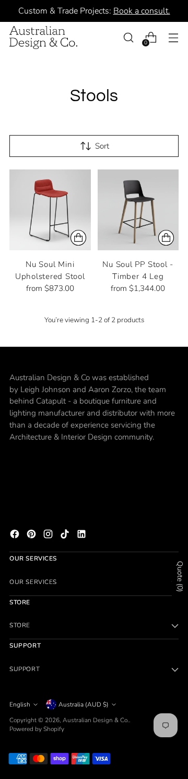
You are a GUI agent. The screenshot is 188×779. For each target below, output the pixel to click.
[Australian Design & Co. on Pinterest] (32, 536)
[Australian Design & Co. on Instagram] (49, 536)
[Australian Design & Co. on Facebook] (15, 536)
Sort (102, 146)
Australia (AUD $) (83, 704)
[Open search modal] (128, 37)
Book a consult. (141, 11)
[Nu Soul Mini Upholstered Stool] (50, 210)
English (19, 704)
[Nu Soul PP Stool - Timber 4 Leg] (138, 210)
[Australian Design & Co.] (43, 37)
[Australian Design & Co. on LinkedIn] (82, 536)
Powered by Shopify (36, 729)
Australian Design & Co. (96, 720)
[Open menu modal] (173, 37)
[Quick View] (78, 237)
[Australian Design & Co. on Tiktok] (66, 536)
